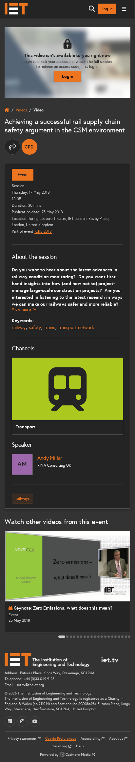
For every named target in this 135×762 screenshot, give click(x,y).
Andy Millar (49, 458)
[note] (29, 147)
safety (35, 327)
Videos (21, 109)
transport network (76, 327)
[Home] (16, 9)
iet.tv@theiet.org (30, 685)
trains (49, 327)
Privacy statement (22, 738)
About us (116, 738)
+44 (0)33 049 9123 (39, 679)
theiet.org (59, 746)
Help (80, 746)
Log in (107, 8)
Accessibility (91, 738)
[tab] (61, 636)
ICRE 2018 (43, 231)
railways (22, 498)
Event (23, 174)
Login (67, 76)
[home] (7, 110)
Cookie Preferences (60, 738)
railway (19, 327)
